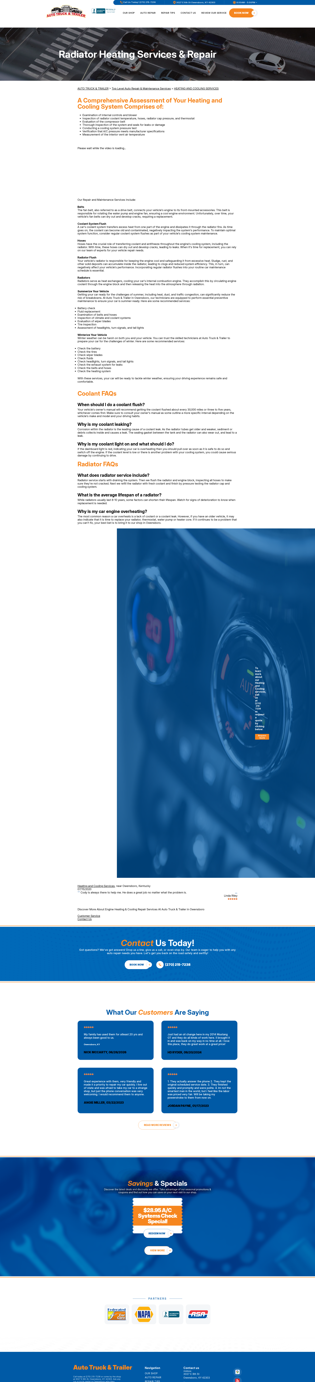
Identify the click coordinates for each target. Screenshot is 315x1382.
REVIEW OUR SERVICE (214, 13)
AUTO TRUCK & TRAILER (93, 88)
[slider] (232, 899)
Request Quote (262, 736)
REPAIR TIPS (168, 13)
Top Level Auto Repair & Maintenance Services (141, 88)
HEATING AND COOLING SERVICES (196, 88)
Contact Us (85, 919)
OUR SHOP (129, 13)
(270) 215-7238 (258, 706)
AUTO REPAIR (148, 13)
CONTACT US (188, 13)
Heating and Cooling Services (96, 886)
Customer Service (89, 915)
